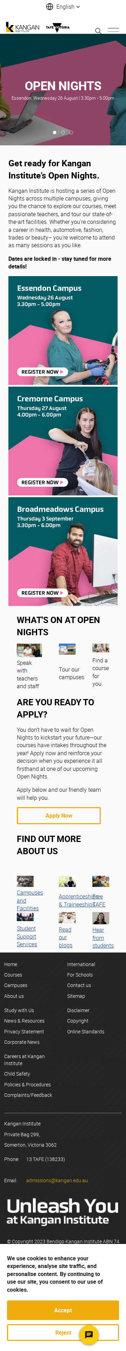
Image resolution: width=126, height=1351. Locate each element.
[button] (63, 6)
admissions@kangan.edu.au (57, 1180)
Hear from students (103, 937)
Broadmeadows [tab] (71, 132)
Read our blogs (65, 937)
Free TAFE (98, 900)
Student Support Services (27, 936)
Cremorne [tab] (63, 132)
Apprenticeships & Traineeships (78, 900)
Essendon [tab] (54, 132)
